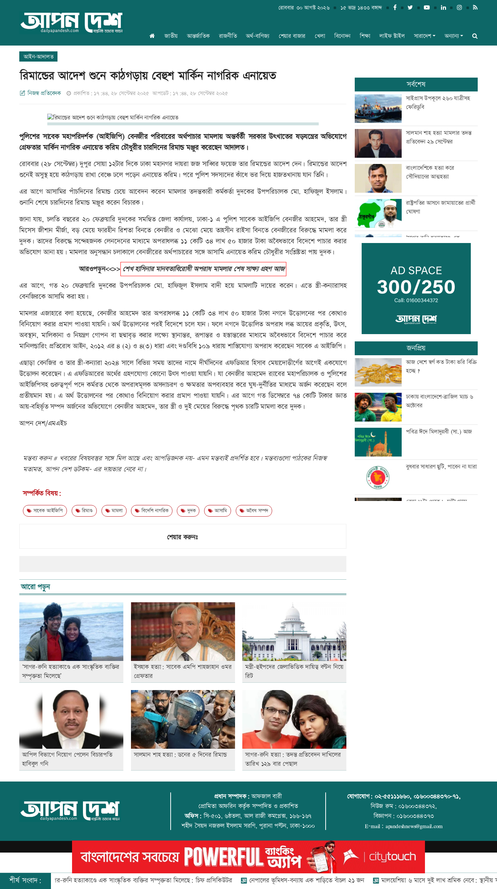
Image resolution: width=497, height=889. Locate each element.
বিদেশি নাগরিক (154, 510)
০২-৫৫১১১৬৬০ (392, 796)
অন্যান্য (451, 36)
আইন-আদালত (38, 57)
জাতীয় (171, 36)
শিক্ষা (365, 36)
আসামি (220, 510)
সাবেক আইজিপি (47, 510)
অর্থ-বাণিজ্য (257, 36)
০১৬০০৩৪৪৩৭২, (417, 806)
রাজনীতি (227, 36)
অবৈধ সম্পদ (256, 510)
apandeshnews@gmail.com (414, 826)
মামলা (116, 510)
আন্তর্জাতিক (198, 36)
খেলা (320, 36)
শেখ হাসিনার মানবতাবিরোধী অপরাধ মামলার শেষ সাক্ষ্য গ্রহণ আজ (203, 269)
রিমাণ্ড (86, 510)
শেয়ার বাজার (292, 36)
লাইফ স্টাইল (392, 36)
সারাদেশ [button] (422, 36)
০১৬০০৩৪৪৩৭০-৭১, (437, 796)
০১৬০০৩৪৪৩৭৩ (415, 816)
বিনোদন (342, 36)
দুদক (190, 510)
